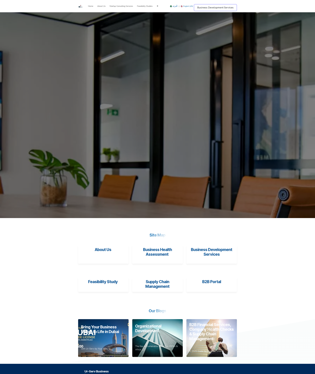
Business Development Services (211, 252)
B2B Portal (211, 281)
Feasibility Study (103, 281)
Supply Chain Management (157, 284)
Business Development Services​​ (215, 7)
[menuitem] (90, 6)
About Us (103, 249)
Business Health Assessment (157, 252)
